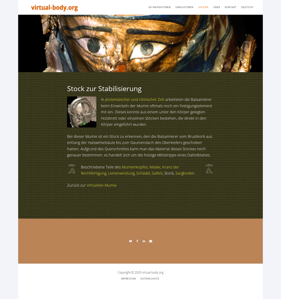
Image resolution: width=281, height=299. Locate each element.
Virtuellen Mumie (102, 185)
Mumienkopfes (135, 167)
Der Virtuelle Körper (54, 7)
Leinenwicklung (121, 173)
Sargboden (184, 173)
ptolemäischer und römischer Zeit (134, 99)
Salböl (157, 173)
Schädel (143, 173)
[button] (130, 241)
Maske (155, 167)
